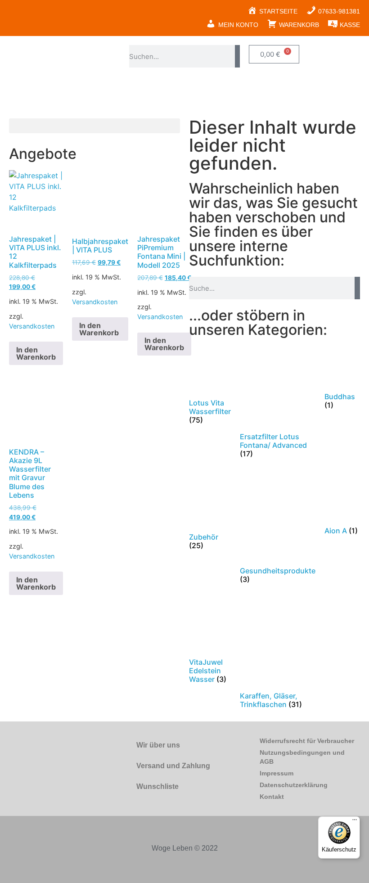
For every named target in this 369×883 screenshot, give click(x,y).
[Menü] (354, 821)
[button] (94, 125)
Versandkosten (31, 326)
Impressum (276, 773)
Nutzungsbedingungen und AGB (302, 757)
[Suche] (237, 56)
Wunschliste (157, 786)
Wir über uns (158, 745)
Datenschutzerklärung (294, 784)
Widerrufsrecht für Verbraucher (307, 740)
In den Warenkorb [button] (36, 353)
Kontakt (272, 796)
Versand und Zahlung (173, 766)
